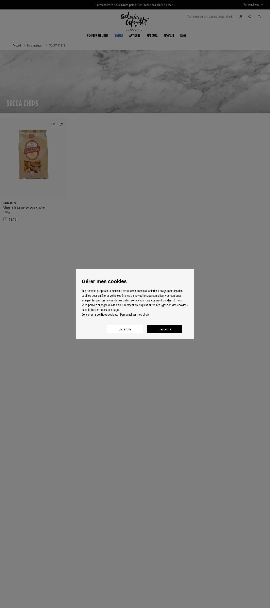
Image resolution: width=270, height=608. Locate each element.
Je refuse (125, 329)
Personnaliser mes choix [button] (134, 314)
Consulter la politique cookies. (100, 314)
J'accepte (164, 329)
